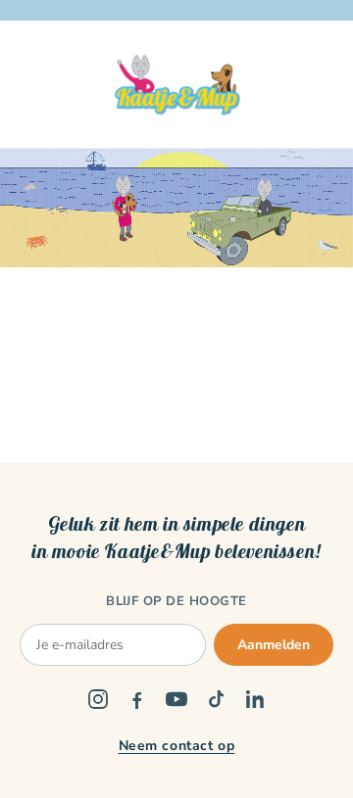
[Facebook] (137, 699)
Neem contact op (177, 745)
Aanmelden (273, 644)
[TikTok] (215, 699)
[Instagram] (98, 699)
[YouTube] (176, 699)
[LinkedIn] (255, 699)
